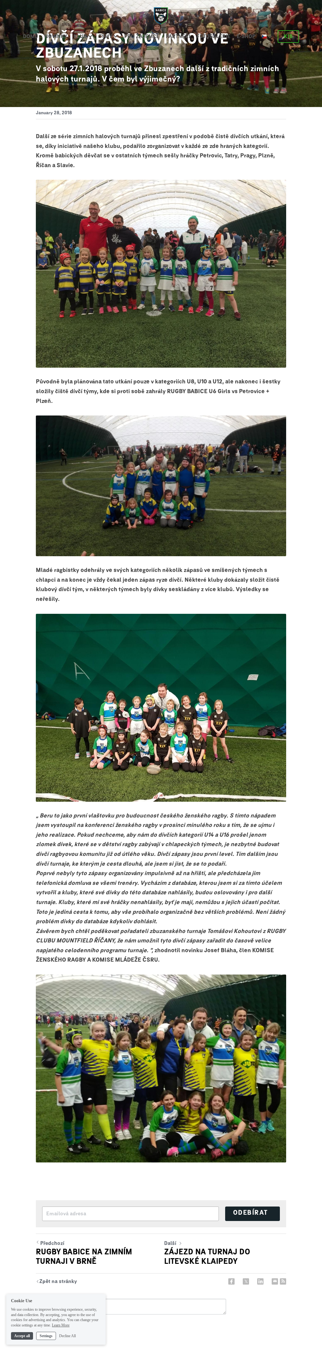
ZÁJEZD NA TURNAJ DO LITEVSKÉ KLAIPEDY (207, 1256)
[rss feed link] (283, 1281)
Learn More (60, 1325)
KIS (288, 36)
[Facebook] (231, 1281)
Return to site (56, 1282)
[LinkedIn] (260, 1281)
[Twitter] (246, 1281)
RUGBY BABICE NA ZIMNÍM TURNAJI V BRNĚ (84, 1256)
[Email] (275, 1281)
